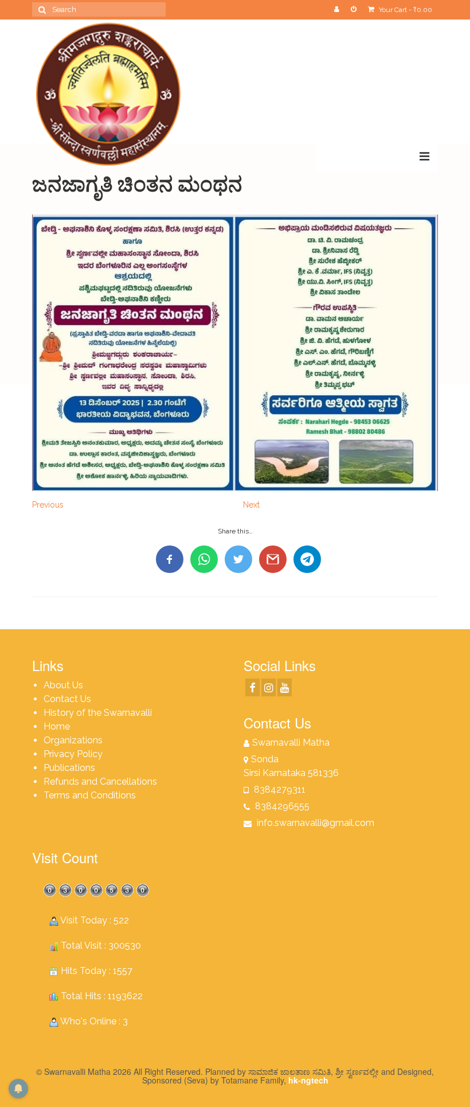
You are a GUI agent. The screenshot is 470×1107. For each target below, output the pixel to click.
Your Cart (404, 10)
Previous (48, 504)
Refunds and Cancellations (100, 781)
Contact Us (67, 698)
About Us (63, 685)
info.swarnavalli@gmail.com (314, 822)
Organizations (73, 740)
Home (57, 726)
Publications (69, 767)
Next (251, 504)
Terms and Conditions (90, 795)
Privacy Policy (73, 754)
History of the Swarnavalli (98, 712)
